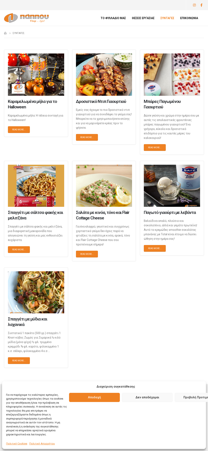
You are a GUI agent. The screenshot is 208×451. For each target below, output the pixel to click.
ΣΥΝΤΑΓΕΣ (167, 18)
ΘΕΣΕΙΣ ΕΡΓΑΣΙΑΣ (143, 18)
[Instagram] (194, 5)
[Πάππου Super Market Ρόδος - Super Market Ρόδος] (26, 18)
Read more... (19, 130)
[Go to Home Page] (5, 33)
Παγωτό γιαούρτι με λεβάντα (170, 212)
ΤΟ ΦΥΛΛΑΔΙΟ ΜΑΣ (113, 18)
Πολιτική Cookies (16, 443)
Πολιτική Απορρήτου (42, 443)
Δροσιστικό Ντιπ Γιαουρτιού (101, 101)
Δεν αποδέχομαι (147, 397)
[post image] (36, 74)
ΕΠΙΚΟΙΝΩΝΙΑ (189, 18)
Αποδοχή (94, 397)
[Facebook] (201, 5)
